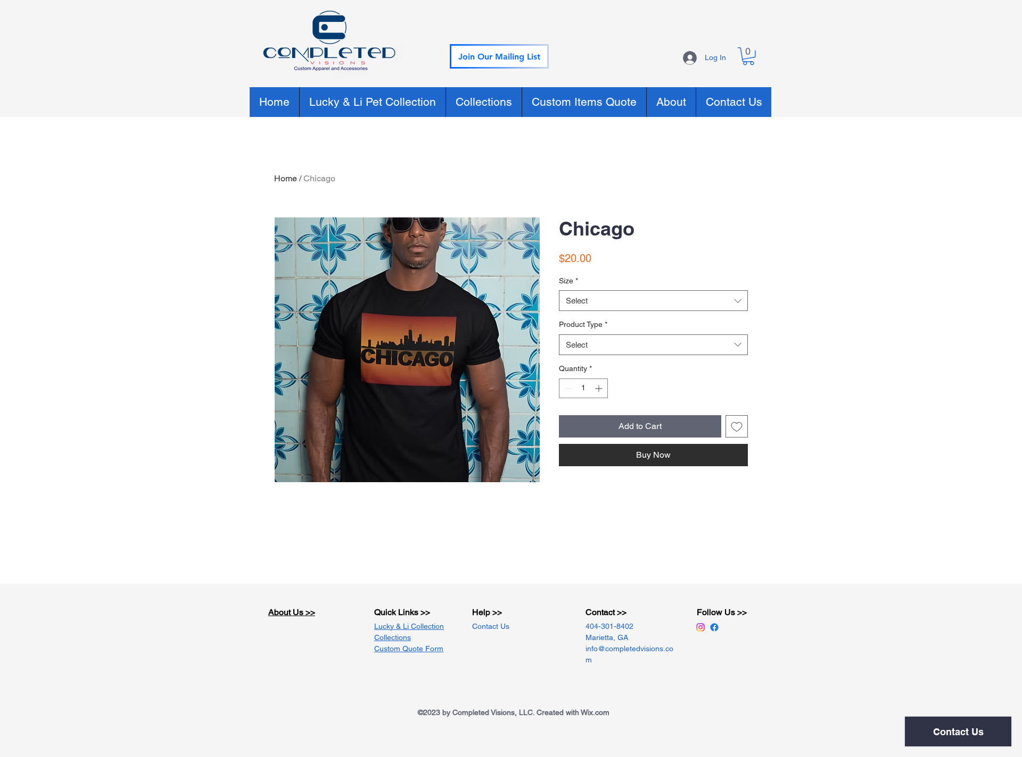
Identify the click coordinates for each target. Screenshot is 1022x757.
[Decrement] (567, 388)
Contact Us (490, 626)
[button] (499, 56)
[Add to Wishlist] (737, 426)
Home (285, 178)
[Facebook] (714, 627)
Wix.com (595, 712)
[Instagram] (700, 627)
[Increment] (599, 388)
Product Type (583, 324)
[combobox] (653, 300)
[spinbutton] (583, 388)
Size (568, 280)
